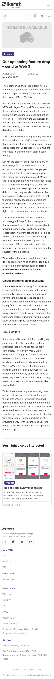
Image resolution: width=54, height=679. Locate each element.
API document (9, 579)
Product (8, 54)
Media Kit (6, 599)
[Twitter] (22, 542)
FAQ (4, 605)
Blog (4, 566)
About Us (6, 561)
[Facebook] (5, 542)
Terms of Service (10, 623)
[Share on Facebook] (29, 16)
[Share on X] (42, 16)
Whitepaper (7, 594)
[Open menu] (49, 5)
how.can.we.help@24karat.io (15, 645)
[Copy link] (49, 16)
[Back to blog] (5, 16)
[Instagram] (14, 542)
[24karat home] (11, 5)
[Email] (31, 542)
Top (4, 555)
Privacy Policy (9, 618)
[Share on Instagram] (35, 16)
